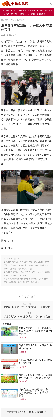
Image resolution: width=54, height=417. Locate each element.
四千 (20, 297)
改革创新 (22, 10)
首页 (12, 20)
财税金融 (31, 10)
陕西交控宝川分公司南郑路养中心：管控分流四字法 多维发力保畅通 (35, 392)
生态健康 (40, 10)
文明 (32, 297)
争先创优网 (12, 412)
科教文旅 (48, 10)
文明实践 (14, 14)
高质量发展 (41, 14)
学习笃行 (14, 10)
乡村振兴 (22, 14)
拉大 (26, 297)
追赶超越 (31, 14)
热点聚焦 (5, 10)
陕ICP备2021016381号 (36, 412)
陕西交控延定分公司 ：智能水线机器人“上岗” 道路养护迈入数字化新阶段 (35, 330)
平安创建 (5, 14)
